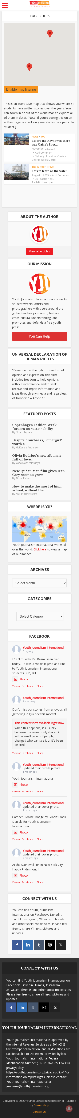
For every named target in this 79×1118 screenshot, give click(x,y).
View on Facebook (22, 686)
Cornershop (41, 1105)
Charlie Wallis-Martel (44, 160)
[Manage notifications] (69, 1108)
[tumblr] (39, 945)
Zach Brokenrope (42, 182)
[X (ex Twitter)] (61, 945)
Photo (23, 679)
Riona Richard (24, 478)
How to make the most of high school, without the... (37, 488)
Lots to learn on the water (49, 171)
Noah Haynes (24, 432)
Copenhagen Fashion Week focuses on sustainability (34, 426)
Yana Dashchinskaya (28, 462)
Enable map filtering (21, 89)
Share (40, 686)
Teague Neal (45, 179)
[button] (50, 33)
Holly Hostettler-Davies (52, 156)
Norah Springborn (26, 493)
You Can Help (39, 336)
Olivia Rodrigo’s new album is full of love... (36, 457)
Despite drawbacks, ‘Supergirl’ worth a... (37, 442)
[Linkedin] (28, 945)
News (35, 136)
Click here (40, 549)
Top (43, 136)
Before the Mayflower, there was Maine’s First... (51, 142)
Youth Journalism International (43, 647)
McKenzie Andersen (27, 447)
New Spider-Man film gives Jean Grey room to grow (38, 473)
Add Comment (43, 152)
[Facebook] (17, 945)
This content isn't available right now (39, 723)
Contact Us (39, 1112)
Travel (50, 167)
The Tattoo (38, 167)
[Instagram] (50, 945)
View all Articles (39, 251)
